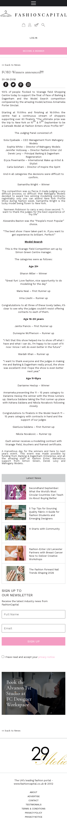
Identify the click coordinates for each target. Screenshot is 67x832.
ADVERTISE (34, 796)
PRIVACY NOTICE (33, 817)
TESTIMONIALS (34, 804)
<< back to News (11, 65)
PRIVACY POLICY (33, 813)
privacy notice (46, 657)
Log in (33, 38)
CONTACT (33, 800)
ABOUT (33, 792)
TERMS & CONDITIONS (33, 809)
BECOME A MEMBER (33, 51)
